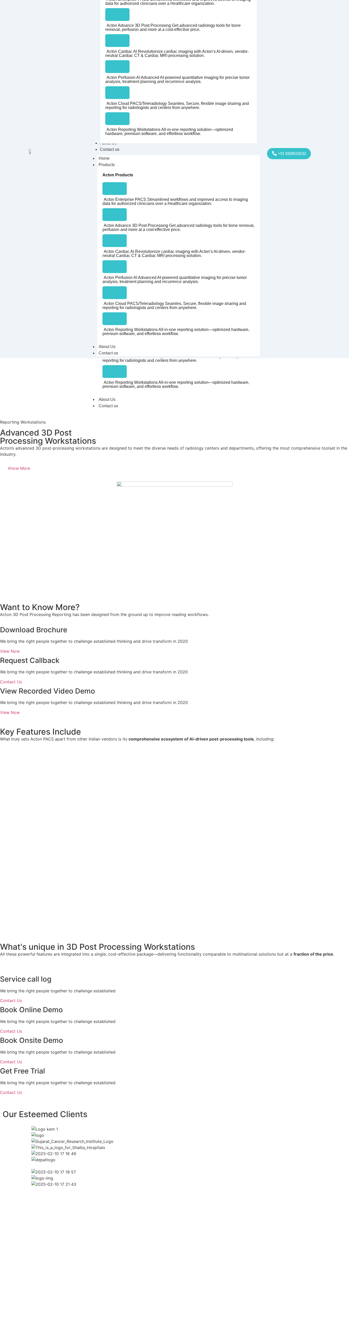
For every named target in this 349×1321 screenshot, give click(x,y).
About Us (107, 399)
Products (107, 165)
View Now (10, 651)
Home (104, 158)
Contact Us (11, 681)
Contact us (108, 406)
